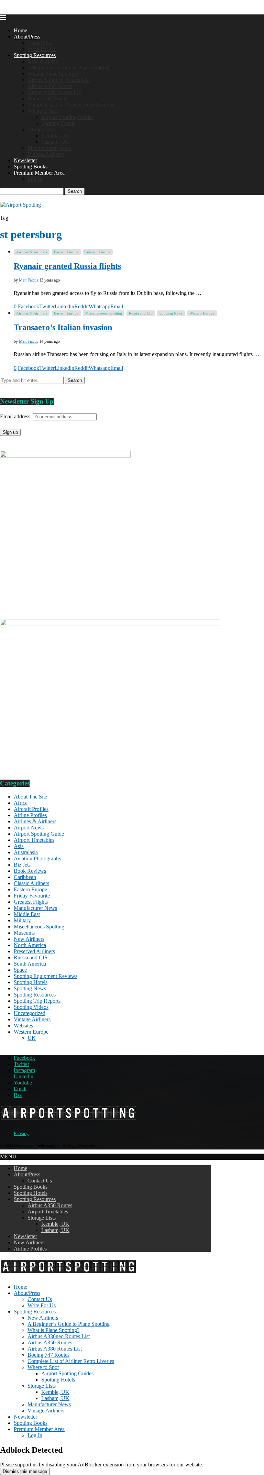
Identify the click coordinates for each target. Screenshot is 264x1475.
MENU (8, 1156)
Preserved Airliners (34, 951)
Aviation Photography (38, 858)
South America (30, 964)
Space (20, 970)
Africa (21, 803)
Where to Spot (43, 111)
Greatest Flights (31, 902)
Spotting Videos (31, 1007)
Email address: (16, 416)
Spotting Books (30, 166)
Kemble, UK (55, 136)
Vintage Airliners (46, 154)
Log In (35, 179)
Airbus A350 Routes (50, 86)
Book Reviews (30, 871)
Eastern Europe (30, 889)
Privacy (21, 1133)
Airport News (29, 827)
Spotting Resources (35, 55)
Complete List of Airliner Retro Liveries (71, 105)
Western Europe (31, 1032)
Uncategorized (29, 1013)
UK (32, 1038)
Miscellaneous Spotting (39, 926)
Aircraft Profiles (31, 809)
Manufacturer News (49, 148)
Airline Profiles (30, 815)
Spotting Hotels (58, 123)
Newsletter (25, 160)
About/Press (27, 37)
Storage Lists (42, 129)
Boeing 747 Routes (48, 98)
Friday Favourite (32, 896)
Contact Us (40, 43)
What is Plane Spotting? (53, 74)
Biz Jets (22, 865)
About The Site (30, 797)
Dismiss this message (25, 1471)
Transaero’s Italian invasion (63, 327)
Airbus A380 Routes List (55, 92)
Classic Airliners (31, 883)
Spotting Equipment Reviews (45, 976)
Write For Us (42, 49)
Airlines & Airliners (35, 821)
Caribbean (25, 877)
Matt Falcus (28, 280)
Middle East (27, 914)
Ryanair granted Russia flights (67, 266)
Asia (19, 846)
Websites (23, 1025)
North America (30, 945)
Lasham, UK (55, 142)
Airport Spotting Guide (39, 834)
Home (20, 30)
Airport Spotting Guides (67, 117)
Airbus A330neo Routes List (59, 80)
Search (75, 191)
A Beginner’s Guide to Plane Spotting (69, 67)
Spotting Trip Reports (37, 1001)
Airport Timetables (34, 840)
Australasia (26, 852)
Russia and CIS (30, 957)
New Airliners (43, 61)
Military (22, 920)
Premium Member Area (39, 173)
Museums (24, 933)
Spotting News (30, 988)
